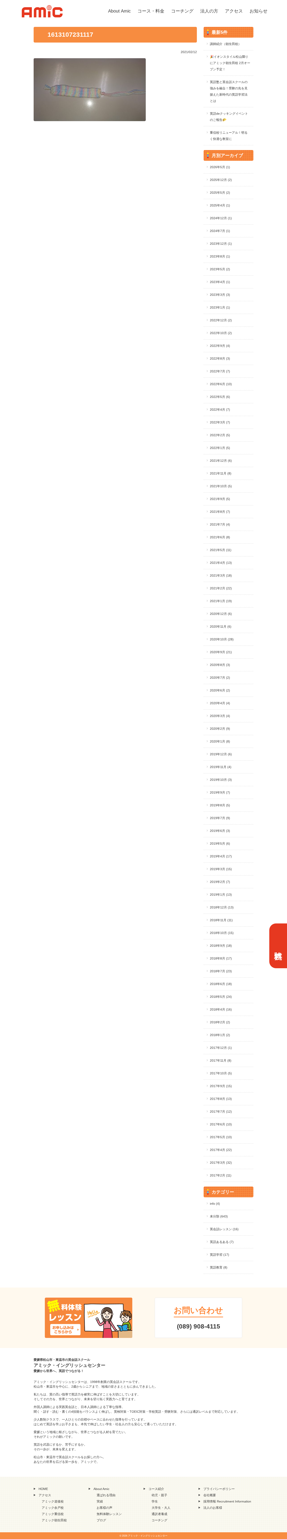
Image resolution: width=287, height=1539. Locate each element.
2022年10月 (221, 333)
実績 (100, 1501)
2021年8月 (220, 511)
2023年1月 (220, 307)
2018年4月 (221, 1009)
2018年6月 (221, 984)
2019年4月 (221, 856)
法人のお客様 (212, 1507)
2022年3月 (220, 422)
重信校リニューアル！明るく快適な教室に (229, 136)
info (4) (215, 1203)
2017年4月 (221, 1150)
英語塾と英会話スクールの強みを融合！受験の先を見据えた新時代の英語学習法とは (229, 91)
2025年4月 (220, 205)
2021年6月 (220, 537)
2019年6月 (220, 831)
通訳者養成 (159, 1514)
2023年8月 (220, 256)
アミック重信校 (53, 1514)
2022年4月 (220, 409)
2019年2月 (220, 882)
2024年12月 (221, 218)
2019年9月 (220, 792)
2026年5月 (220, 167)
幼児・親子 (159, 1495)
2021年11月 (220, 473)
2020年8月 (220, 665)
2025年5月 (220, 192)
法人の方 (209, 11)
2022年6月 (221, 384)
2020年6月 (220, 690)
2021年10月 (221, 486)
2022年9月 (220, 346)
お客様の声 (104, 1507)
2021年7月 (220, 524)
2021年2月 (221, 588)
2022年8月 (220, 358)
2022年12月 (221, 320)
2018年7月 (221, 971)
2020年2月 (220, 728)
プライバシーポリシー (219, 1489)
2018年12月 (222, 907)
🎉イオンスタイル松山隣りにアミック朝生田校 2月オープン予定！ (230, 63)
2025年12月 (221, 180)
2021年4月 (221, 563)
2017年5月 (221, 1137)
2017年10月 (221, 1073)
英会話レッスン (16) (224, 1229)
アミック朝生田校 (54, 1520)
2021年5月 (220, 550)
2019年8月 (220, 805)
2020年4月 (220, 703)
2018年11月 (221, 920)
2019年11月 (220, 767)
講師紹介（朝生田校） (225, 44)
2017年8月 (221, 1099)
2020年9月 (221, 652)
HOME (43, 1489)
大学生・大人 (161, 1507)
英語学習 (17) (219, 1254)
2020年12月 (221, 614)
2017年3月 (221, 1162)
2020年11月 (220, 626)
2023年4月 (220, 282)
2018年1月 (220, 1035)
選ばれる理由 (106, 1495)
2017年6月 (221, 1124)
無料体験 (278, 945)
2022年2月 (220, 435)
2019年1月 (221, 894)
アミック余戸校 (53, 1507)
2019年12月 (221, 754)
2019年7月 (220, 818)
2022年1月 (220, 448)
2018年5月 (221, 996)
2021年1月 (221, 601)
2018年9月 (221, 945)
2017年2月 (220, 1175)
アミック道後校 (53, 1501)
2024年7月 (220, 231)
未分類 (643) (219, 1216)
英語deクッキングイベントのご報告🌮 (229, 117)
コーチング (182, 11)
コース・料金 (150, 11)
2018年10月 (222, 933)
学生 (155, 1501)
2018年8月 (221, 958)
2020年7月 (220, 677)
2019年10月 (221, 779)
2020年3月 (220, 716)
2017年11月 (220, 1060)
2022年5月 (220, 397)
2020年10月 (222, 639)
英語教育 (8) (218, 1267)
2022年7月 (220, 371)
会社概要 (209, 1495)
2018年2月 (220, 1022)
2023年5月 (220, 269)
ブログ (101, 1520)
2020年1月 (220, 741)
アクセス (234, 11)
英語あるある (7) (222, 1242)
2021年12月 (221, 460)
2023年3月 (220, 294)
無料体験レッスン (109, 1514)
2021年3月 (221, 575)
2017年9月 (221, 1086)
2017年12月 (221, 1048)
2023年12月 (221, 243)
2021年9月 (220, 499)
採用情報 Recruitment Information (227, 1501)
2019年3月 (221, 869)
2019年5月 (220, 843)
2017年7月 (221, 1111)
